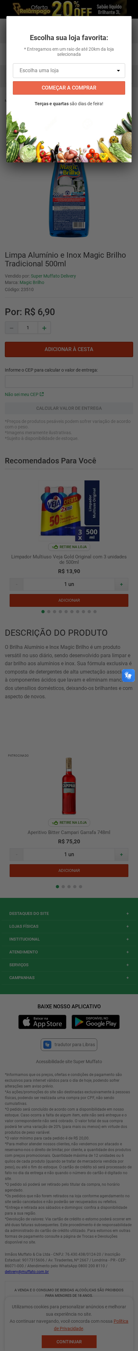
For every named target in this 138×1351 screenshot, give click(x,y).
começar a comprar (69, 88)
